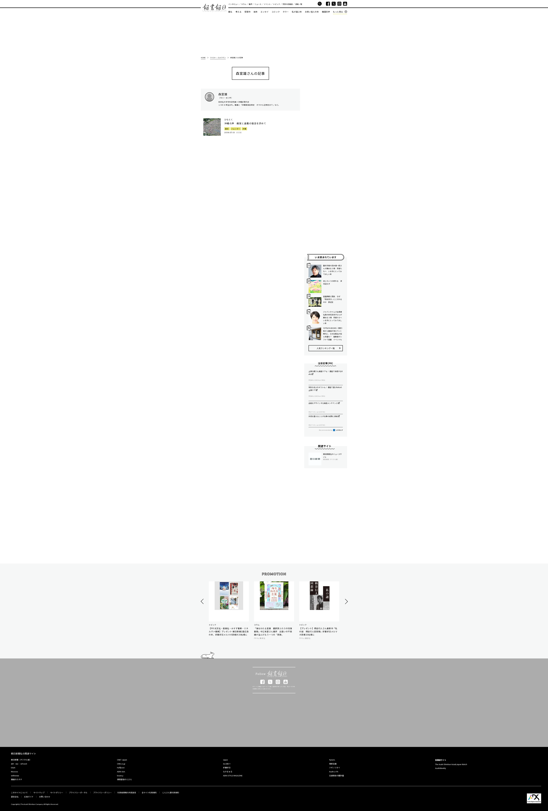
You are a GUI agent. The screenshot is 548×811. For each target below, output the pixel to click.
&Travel (24, 763)
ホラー (286, 11)
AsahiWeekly (440, 768)
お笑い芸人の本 (312, 11)
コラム (243, 4)
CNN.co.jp (121, 763)
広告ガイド (28, 796)
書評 (250, 4)
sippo (225, 759)
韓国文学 (326, 11)
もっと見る (338, 12)
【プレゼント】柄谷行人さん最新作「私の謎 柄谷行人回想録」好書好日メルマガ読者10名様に (318, 631)
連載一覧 (298, 4)
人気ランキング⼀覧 (326, 348)
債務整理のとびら (124, 779)
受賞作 (247, 11)
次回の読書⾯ (287, 4)
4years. (332, 759)
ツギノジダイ (334, 767)
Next (346, 601)
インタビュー (233, 4)
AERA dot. (121, 771)
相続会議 (333, 763)
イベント (267, 4)
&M (12, 763)
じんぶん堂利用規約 (170, 792)
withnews (15, 775)
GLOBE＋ (227, 763)
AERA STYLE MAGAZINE (232, 775)
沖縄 (244, 129)
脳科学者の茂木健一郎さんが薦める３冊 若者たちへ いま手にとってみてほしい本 (332, 269)
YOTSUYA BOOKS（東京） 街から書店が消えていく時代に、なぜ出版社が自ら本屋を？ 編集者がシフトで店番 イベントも (333, 334)
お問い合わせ (44, 796)
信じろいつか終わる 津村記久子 (332, 282)
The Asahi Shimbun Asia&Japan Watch (451, 764)
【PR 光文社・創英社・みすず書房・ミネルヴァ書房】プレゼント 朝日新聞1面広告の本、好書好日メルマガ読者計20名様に (229, 631)
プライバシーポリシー (102, 792)
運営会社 (14, 796)
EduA (13, 767)
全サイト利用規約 (149, 792)
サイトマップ (39, 792)
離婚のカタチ (16, 779)
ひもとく (228, 119)
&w (17, 763)
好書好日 (214, 8)
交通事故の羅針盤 (336, 775)
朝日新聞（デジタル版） (21, 759)
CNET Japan (122, 759)
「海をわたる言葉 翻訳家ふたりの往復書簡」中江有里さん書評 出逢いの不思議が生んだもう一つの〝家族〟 (273, 631)
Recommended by (326, 430)
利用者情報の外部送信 (126, 792)
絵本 (256, 11)
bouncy (120, 775)
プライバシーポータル (78, 792)
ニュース (258, 4)
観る (230, 11)
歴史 (227, 129)
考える (238, 11)
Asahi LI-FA (333, 771)
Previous (202, 601)
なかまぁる (227, 771)
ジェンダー (235, 129)
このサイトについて (19, 792)
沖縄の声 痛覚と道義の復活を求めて (245, 123)
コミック (276, 11)
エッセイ (265, 11)
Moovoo (14, 771)
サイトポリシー (56, 792)
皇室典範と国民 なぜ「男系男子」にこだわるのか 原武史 (332, 299)
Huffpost (120, 767)
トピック (276, 4)
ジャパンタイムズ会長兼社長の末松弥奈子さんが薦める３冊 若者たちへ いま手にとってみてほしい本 (333, 317)
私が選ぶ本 (297, 11)
